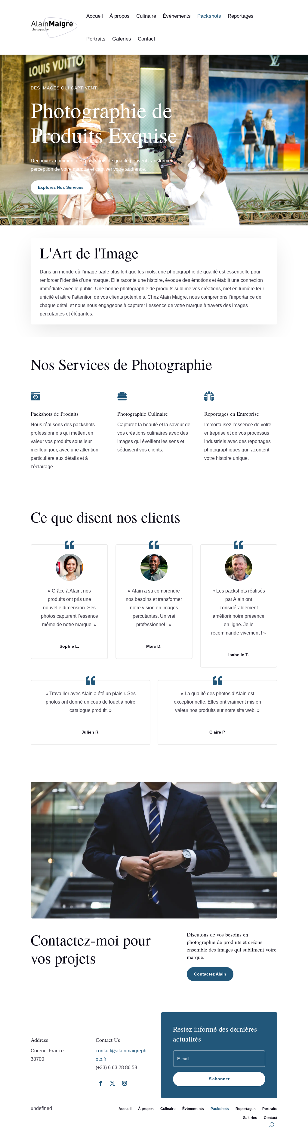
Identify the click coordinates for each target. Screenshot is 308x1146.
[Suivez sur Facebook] (100, 1083)
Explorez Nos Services (61, 187)
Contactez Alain (210, 974)
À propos (119, 16)
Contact (146, 39)
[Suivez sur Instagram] (124, 1083)
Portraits (96, 39)
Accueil (94, 16)
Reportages (241, 16)
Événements (177, 16)
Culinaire (146, 16)
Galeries (121, 39)
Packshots (209, 16)
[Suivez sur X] (112, 1083)
